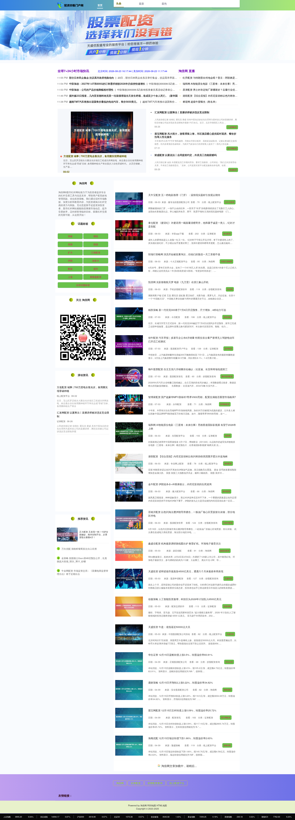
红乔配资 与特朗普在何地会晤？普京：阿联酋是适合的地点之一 (217, 77)
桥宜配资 (229, 773)
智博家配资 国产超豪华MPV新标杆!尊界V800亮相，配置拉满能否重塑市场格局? (192, 397)
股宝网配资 (232, 148)
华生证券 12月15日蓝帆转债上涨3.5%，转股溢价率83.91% (180, 654)
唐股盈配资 (95, 276)
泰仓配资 (227, 233)
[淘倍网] (70, 4)
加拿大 (95, 260)
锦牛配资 (226, 491)
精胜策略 (227, 317)
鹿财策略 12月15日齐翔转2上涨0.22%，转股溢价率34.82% (180, 682)
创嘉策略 (227, 606)
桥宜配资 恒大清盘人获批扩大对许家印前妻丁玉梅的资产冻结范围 (184, 766)
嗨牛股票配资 (227, 376)
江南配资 (95, 252)
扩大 (70, 252)
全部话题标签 (83, 285)
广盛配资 (228, 801)
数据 (70, 268)
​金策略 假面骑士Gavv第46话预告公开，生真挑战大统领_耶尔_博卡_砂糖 (82, 559)
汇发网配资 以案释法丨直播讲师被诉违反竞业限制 (182, 112)
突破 (70, 236)
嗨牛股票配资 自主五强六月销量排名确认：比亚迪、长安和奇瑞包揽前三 (188, 369)
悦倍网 (230, 289)
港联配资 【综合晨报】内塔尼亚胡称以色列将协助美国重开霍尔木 (219, 95)
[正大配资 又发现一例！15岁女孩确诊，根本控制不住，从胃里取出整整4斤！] (67, 535)
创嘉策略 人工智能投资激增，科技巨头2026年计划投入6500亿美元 (184, 599)
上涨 (70, 276)
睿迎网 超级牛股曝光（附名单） (200, 101)
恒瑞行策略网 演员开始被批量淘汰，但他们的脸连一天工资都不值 (184, 254)
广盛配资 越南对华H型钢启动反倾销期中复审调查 (175, 794)
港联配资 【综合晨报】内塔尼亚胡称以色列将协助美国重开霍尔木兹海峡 (188, 456)
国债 (95, 244)
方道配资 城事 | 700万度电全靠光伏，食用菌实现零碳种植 (95, 156)
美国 (70, 244)
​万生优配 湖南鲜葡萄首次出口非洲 (79, 548)
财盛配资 (233, 169)
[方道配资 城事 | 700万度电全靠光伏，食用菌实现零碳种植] (101, 132)
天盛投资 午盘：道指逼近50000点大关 (169, 627)
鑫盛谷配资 (224, 550)
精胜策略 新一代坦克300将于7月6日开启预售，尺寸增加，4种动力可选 (187, 310)
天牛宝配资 (229, 202)
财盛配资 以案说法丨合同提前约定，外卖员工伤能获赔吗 (186, 155)
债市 (95, 268)
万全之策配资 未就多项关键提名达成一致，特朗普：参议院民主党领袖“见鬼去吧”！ (83, 490)
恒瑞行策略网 (226, 261)
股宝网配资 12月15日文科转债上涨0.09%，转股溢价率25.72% (182, 710)
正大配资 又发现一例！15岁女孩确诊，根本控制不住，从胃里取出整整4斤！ (93, 534)
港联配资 (228, 463)
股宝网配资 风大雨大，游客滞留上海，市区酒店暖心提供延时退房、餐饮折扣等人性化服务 (195, 135)
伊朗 (70, 260)
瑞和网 (227, 435)
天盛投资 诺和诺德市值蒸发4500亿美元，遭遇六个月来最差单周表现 (185, 571)
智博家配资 (224, 404)
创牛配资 (228, 348)
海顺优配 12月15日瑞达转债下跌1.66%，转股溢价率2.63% (180, 738)
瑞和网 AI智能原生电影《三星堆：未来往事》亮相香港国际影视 (217, 83)
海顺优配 (227, 745)
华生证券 (229, 661)
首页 (100, 5)
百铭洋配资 (227, 522)
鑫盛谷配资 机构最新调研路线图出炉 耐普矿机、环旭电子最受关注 (184, 543)
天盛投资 (228, 578)
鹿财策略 (227, 689)
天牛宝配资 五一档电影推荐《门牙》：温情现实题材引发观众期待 (184, 195)
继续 (95, 236)
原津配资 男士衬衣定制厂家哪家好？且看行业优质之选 (212, 89)
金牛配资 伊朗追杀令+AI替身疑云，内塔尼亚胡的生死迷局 (180, 484)
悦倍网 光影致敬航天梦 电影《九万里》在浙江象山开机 (178, 282)
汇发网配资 (232, 127)
